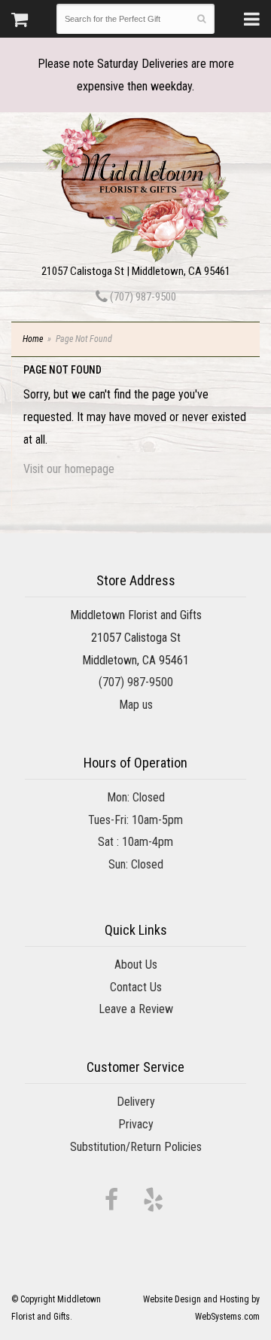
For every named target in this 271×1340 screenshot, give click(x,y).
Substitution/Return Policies (136, 1147)
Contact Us (136, 987)
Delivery (136, 1101)
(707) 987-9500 (142, 297)
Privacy (136, 1124)
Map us (136, 704)
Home (33, 339)
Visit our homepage (68, 469)
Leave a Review (136, 1009)
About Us (135, 964)
